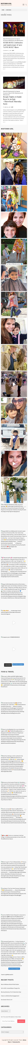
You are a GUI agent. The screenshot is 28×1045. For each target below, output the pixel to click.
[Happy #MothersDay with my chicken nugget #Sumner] (14, 225)
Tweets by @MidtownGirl (7, 974)
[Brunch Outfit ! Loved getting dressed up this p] (14, 570)
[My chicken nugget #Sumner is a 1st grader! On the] (14, 199)
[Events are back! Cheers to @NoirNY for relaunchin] (14, 821)
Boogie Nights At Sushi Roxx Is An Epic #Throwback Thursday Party (12, 100)
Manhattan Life (12, 40)
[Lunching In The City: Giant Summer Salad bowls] (14, 900)
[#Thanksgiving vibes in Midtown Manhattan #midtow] (14, 146)
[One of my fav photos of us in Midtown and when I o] (14, 172)
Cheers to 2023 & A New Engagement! (10, 996)
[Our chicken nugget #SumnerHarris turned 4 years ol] (14, 437)
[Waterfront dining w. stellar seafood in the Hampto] (14, 768)
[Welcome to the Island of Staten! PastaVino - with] (14, 794)
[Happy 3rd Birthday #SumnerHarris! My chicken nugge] (14, 596)
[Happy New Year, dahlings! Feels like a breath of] (14, 358)
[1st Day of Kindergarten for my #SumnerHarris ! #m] (14, 252)
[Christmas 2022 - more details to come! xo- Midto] (14, 464)
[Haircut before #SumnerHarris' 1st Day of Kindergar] (14, 278)
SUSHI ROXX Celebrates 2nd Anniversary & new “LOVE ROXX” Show (13, 44)
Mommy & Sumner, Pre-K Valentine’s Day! (11, 992)
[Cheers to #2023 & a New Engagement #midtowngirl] (14, 384)
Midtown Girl (6, 3)
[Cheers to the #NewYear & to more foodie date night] (14, 741)
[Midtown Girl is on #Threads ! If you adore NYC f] (14, 305)
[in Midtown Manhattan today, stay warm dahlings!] (14, 517)
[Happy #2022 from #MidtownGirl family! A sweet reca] (14, 543)
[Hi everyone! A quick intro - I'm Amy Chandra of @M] (14, 953)
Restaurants (20, 40)
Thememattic (16, 1042)
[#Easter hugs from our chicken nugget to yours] (14, 331)
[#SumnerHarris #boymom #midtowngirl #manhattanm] (14, 411)
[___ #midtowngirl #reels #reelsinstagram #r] (14, 623)
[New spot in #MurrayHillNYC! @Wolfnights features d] (14, 688)
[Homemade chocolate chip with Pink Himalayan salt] (14, 715)
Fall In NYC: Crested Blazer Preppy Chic (10, 988)
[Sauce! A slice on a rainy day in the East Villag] (14, 847)
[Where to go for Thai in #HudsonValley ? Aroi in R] (14, 874)
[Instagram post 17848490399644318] (14, 649)
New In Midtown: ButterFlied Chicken (10, 984)
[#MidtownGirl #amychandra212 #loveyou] (14, 490)
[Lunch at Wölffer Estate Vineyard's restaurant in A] (14, 927)
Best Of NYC (12, 93)
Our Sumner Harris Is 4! (6, 999)
